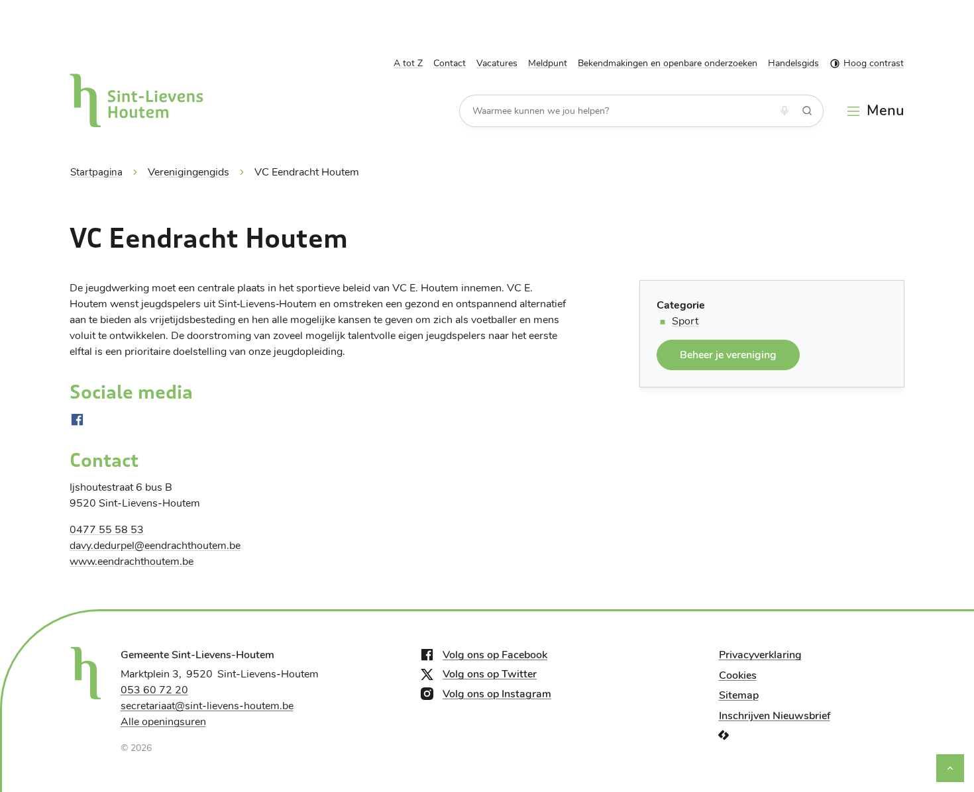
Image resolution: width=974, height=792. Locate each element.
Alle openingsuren (163, 722)
